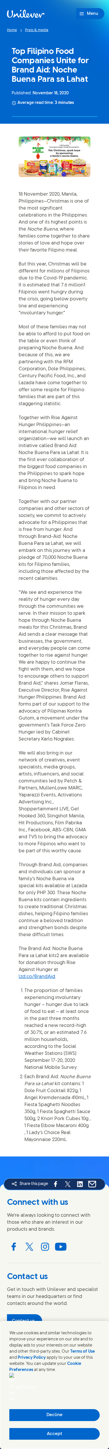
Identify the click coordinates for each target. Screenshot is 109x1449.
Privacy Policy (32, 1358)
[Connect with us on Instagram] (45, 1247)
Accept (54, 1434)
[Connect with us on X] (29, 1247)
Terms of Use (82, 1351)
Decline (54, 1415)
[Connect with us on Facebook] (14, 1247)
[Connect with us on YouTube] (61, 1247)
